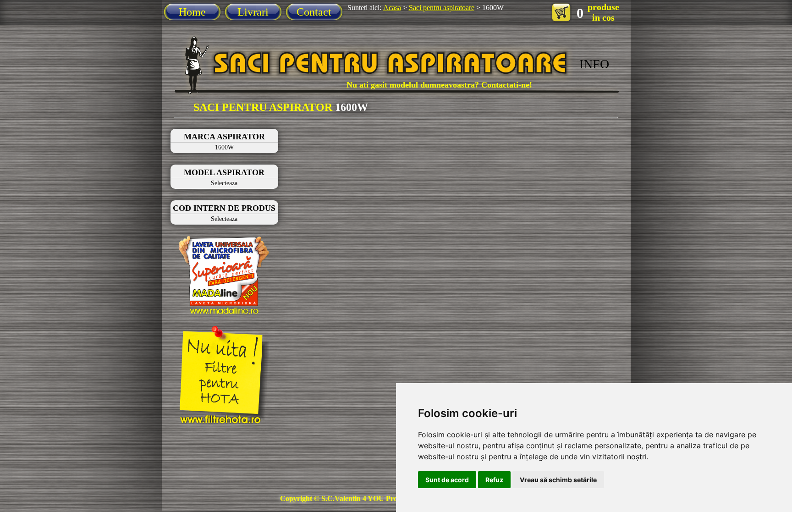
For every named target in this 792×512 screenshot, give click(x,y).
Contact (314, 12)
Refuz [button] (494, 480)
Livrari (253, 12)
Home (192, 12)
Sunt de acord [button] (447, 480)
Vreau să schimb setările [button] (558, 480)
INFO (594, 64)
